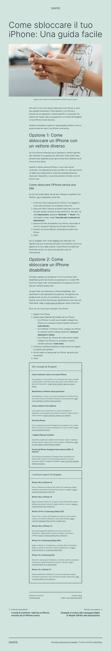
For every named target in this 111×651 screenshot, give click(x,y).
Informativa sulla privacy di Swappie (64, 642)
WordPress (98, 642)
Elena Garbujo (35, 598)
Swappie (55, 8)
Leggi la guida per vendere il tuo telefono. (57, 415)
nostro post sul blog (53, 303)
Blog (80, 595)
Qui (38, 197)
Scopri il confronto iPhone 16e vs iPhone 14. (53, 535)
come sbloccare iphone (74, 598)
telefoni (56, 241)
